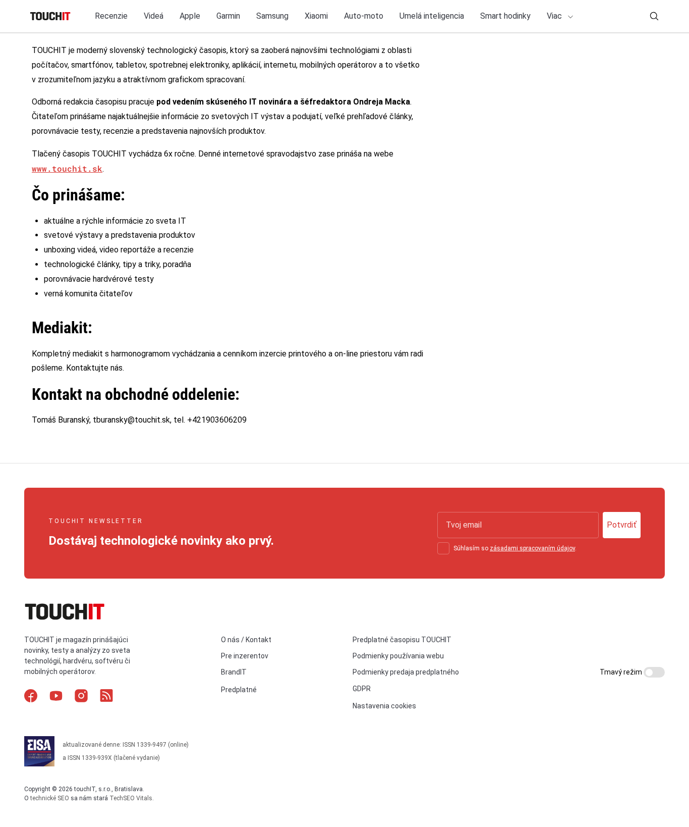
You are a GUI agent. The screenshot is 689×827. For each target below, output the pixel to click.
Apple (190, 16)
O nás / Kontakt (246, 640)
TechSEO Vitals (130, 798)
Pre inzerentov (244, 656)
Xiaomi (316, 16)
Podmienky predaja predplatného (406, 672)
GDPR (362, 689)
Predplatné (239, 690)
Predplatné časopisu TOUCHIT (402, 640)
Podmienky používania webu (398, 656)
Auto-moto (363, 16)
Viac (555, 16)
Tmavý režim (622, 672)
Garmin (228, 16)
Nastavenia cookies (384, 706)
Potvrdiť (622, 525)
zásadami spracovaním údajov (532, 548)
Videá (153, 16)
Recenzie (111, 16)
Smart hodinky (505, 16)
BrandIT (234, 672)
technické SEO (49, 798)
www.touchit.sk (67, 168)
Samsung (272, 16)
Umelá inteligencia (431, 16)
